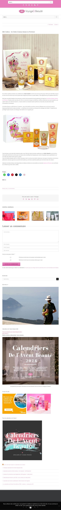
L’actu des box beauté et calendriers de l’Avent (14, 464)
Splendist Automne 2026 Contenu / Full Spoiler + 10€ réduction (17, 471)
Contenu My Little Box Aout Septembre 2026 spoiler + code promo (17, 474)
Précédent (51, 24)
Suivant (56, 24)
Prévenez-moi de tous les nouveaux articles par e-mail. (31, 260)
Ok (30, 507)
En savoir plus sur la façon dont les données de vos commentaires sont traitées (41, 267)
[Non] (59, 506)
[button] (3, 216)
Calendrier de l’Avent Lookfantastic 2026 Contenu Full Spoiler (16, 481)
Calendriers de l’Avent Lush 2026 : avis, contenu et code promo (16, 477)
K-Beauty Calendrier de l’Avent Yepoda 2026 (12, 467)
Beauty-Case (4, 188)
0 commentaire (11, 188)
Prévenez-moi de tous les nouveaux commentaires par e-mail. (32, 257)
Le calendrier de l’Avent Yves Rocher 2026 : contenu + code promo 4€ (18, 484)
